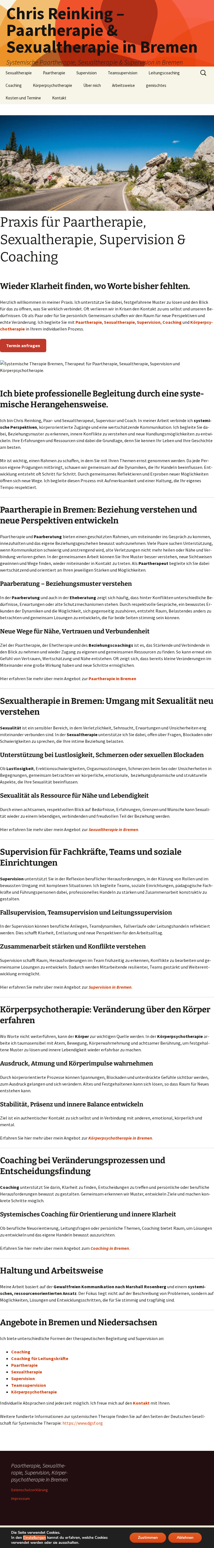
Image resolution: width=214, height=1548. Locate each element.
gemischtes (156, 85)
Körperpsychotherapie (52, 85)
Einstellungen (34, 1537)
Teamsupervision (122, 72)
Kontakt (59, 98)
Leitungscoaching (164, 72)
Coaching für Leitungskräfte (39, 1358)
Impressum (20, 1498)
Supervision (86, 72)
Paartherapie (54, 72)
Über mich (92, 85)
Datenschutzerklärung (29, 1489)
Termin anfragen (23, 345)
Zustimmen (148, 1537)
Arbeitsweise (123, 85)
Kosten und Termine (23, 98)
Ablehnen (185, 1537)
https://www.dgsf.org (82, 1423)
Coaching (14, 85)
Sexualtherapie (19, 72)
